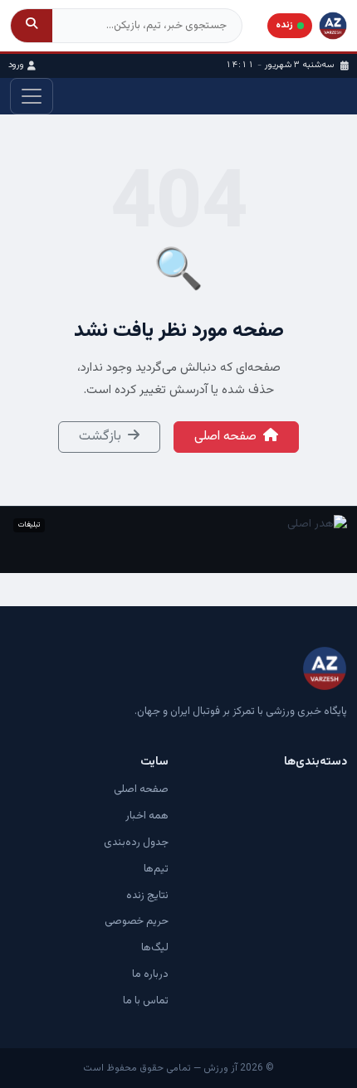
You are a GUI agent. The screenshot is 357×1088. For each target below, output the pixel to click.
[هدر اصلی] (178, 540)
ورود (16, 65)
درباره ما (150, 974)
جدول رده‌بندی (136, 842)
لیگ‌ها (155, 948)
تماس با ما (146, 1001)
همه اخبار (147, 816)
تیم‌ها (156, 869)
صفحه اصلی (225, 436)
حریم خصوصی (137, 921)
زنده (284, 25)
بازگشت (100, 436)
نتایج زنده (147, 895)
